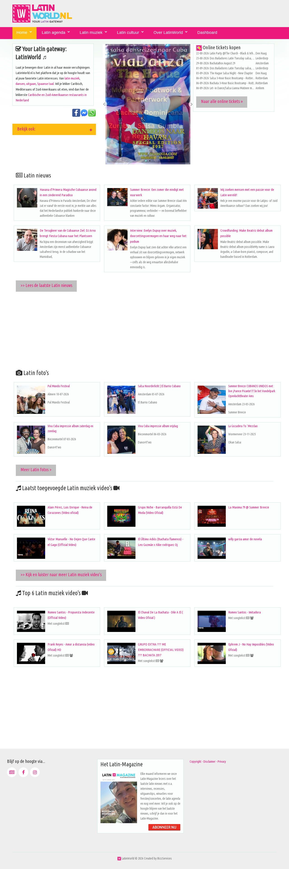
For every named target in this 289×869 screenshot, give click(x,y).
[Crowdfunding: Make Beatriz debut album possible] (208, 239)
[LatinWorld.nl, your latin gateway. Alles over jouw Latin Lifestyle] (119, 858)
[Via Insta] (35, 772)
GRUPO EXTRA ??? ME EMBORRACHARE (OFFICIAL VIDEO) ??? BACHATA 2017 (161, 649)
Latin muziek (91, 32)
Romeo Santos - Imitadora (244, 612)
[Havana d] (27, 197)
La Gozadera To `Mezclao (243, 426)
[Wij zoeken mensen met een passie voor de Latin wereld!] (208, 198)
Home (21, 32)
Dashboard (207, 32)
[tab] (54, 129)
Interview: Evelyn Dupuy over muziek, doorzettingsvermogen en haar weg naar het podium (158, 235)
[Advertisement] (148, 329)
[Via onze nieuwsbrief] (12, 772)
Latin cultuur (128, 32)
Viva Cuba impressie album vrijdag (158, 426)
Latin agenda (53, 32)
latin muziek (72, 78)
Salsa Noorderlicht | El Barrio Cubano (159, 386)
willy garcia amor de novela (245, 539)
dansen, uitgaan (26, 84)
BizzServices (164, 858)
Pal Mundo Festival (59, 386)
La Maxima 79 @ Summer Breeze (248, 507)
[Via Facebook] (23, 772)
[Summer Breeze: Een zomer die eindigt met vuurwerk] (117, 197)
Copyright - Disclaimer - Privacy (208, 761)
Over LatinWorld (168, 32)
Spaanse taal (45, 84)
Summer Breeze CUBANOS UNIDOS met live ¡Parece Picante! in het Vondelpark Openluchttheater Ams (251, 391)
